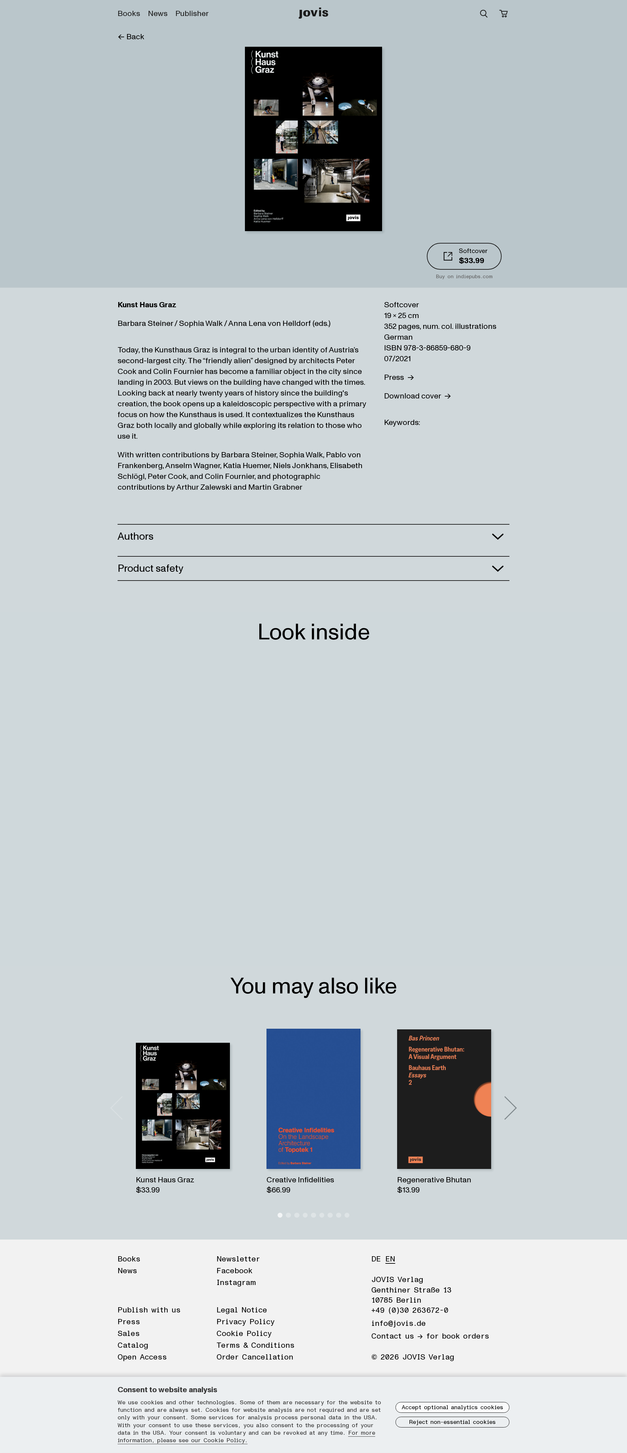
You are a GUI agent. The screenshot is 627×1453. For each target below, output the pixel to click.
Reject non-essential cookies (452, 1422)
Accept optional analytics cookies (452, 1408)
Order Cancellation (255, 1357)
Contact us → (397, 1336)
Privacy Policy (246, 1322)
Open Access (142, 1357)
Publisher (192, 14)
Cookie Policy (244, 1334)
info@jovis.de (398, 1323)
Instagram (236, 1283)
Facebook (234, 1271)
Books (129, 14)
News (158, 14)
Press (395, 377)
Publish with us (149, 1310)
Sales (129, 1334)
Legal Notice (242, 1310)
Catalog (133, 1345)
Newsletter (238, 1259)
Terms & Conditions (256, 1345)
